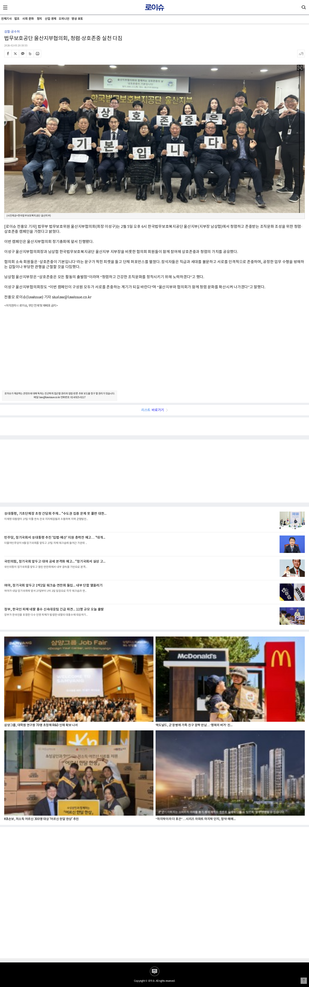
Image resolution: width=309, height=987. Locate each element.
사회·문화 (28, 19)
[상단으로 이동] (304, 981)
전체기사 (6, 19)
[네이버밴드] (30, 53)
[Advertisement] (154, 352)
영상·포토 (77, 19)
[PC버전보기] (154, 971)
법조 (17, 19)
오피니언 (64, 19)
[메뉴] (5, 7)
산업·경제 (50, 19)
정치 (39, 19)
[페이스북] (8, 53)
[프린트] (37, 53)
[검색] (303, 7)
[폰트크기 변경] (301, 53)
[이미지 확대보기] (300, 68)
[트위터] (15, 53)
